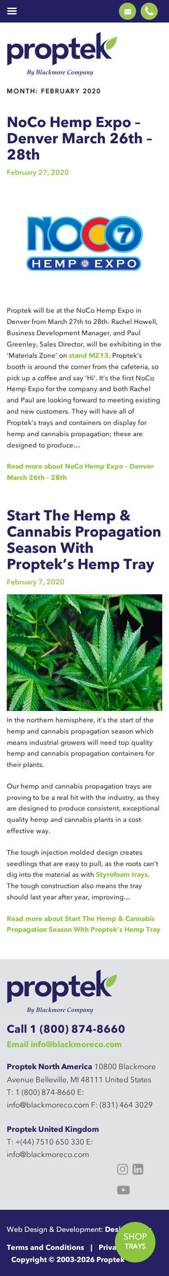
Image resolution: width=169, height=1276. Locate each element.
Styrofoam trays (122, 874)
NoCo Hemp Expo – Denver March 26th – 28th (79, 138)
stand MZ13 (89, 355)
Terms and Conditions (45, 1247)
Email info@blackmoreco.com (64, 1044)
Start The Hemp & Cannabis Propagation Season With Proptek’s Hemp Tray (84, 539)
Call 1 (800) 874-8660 (66, 1028)
